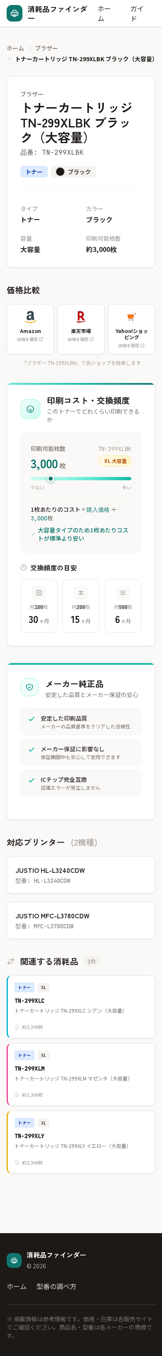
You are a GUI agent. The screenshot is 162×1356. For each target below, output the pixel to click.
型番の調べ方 (56, 1286)
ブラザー (46, 48)
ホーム (104, 13)
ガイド (137, 13)
